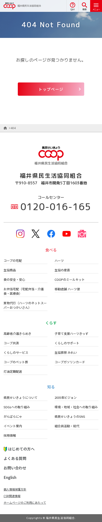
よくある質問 (15, 458)
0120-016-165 (55, 206)
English (10, 477)
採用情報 (10, 435)
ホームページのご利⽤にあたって (25, 502)
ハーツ (59, 260)
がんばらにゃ (13, 416)
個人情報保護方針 (15, 489)
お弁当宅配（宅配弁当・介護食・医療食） (24, 291)
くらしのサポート (67, 343)
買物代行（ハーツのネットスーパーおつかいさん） (25, 305)
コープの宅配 (13, 260)
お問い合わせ (15, 468)
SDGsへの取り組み (17, 407)
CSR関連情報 (12, 496)
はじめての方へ (21, 449)
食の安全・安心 (14, 279)
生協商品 (10, 270)
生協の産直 (62, 270)
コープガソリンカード (70, 362)
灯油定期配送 (13, 371)
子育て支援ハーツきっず (71, 333)
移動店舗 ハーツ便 (67, 289)
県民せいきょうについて (20, 397)
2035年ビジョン (66, 397)
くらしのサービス (16, 352)
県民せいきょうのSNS (70, 416)
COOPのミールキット (70, 279)
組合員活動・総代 (67, 426)
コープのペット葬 (16, 362)
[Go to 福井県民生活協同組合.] (5, 128)
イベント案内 (13, 426)
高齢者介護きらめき (17, 333)
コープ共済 (11, 343)
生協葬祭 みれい (66, 352)
